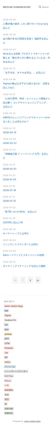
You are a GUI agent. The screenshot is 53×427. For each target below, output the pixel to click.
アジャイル (10, 366)
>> (38, 280)
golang (8, 334)
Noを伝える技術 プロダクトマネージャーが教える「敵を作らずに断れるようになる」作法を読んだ (26, 57)
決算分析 (9, 408)
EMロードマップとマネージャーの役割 (23, 255)
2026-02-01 (9, 168)
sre (6, 352)
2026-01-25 (9, 179)
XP (6, 357)
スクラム (9, 376)
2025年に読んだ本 (13, 222)
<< (15, 280)
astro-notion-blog (14, 306)
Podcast (9, 348)
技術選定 (9, 390)
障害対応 (9, 413)
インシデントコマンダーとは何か (20, 244)
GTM (7, 343)
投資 (7, 394)
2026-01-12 (9, 200)
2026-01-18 (9, 190)
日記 (7, 399)
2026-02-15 (9, 132)
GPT (7, 338)
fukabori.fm (10, 320)
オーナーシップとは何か (16, 233)
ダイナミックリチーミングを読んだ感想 (24, 265)
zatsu (7, 362)
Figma (8, 315)
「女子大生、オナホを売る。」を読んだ (24, 72)
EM (6, 310)
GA (6, 324)
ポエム (8, 380)
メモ (7, 385)
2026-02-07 (10, 143)
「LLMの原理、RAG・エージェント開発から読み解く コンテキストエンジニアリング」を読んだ (26, 102)
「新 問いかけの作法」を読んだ (20, 211)
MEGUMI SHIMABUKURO (17, 7)
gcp (7, 329)
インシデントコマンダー (16, 371)
